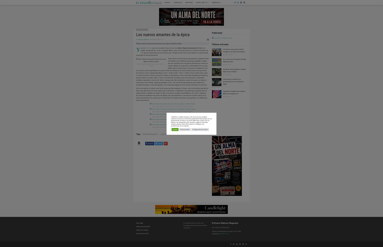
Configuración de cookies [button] (200, 129)
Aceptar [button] (175, 129)
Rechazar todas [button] (185, 129)
